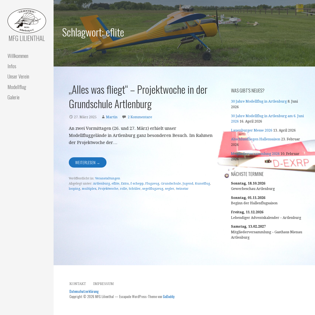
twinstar (182, 188)
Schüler (135, 188)
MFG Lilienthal (27, 38)
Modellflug (17, 87)
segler (169, 188)
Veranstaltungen (107, 178)
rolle (123, 188)
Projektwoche (108, 188)
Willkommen (18, 55)
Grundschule (171, 183)
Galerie (14, 97)
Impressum (103, 284)
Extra (125, 183)
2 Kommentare (140, 117)
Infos (12, 66)
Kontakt (77, 284)
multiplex (89, 188)
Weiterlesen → (87, 162)
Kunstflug (202, 183)
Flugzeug (152, 183)
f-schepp (137, 183)
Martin (111, 117)
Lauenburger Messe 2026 (251, 130)
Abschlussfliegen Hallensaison (255, 139)
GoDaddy (168, 296)
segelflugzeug (152, 188)
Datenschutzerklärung (84, 291)
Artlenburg (101, 183)
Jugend (188, 183)
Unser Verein (18, 76)
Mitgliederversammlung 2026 (255, 154)
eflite (115, 183)
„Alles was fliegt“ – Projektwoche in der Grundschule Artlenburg (138, 96)
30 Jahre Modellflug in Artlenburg (259, 101)
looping (74, 188)
